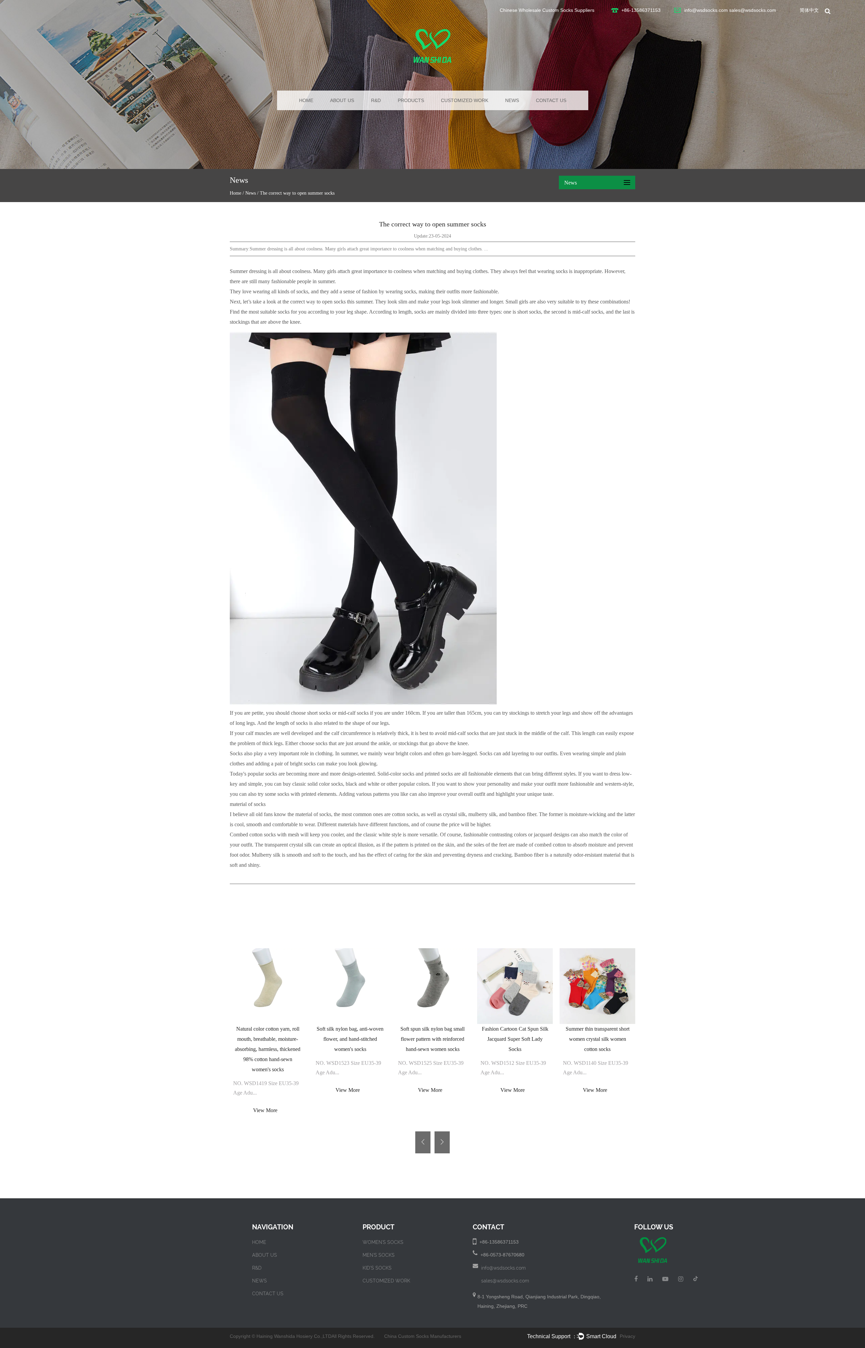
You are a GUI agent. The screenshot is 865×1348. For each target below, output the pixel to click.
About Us (342, 100)
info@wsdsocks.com (706, 10)
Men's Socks (379, 1255)
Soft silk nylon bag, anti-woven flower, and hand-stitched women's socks (350, 1039)
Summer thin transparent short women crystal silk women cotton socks (597, 1039)
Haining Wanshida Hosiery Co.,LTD (293, 1336)
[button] (422, 1142)
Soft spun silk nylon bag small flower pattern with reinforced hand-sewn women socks (432, 1039)
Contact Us (551, 100)
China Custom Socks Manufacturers (422, 1336)
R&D (376, 100)
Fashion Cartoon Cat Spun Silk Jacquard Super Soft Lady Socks (515, 1039)
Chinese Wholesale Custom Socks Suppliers (547, 10)
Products (411, 100)
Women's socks (383, 1242)
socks (410, 291)
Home (306, 100)
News (512, 100)
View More (265, 1110)
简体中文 (809, 10)
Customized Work (464, 100)
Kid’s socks (377, 1268)
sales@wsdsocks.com (752, 10)
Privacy (627, 1336)
